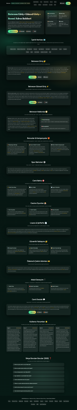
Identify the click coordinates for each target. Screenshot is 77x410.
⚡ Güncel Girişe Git (13, 31)
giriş (23, 289)
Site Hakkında (29, 49)
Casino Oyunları (54, 49)
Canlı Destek (45, 4)
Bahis (55, 1)
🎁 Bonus (46, 312)
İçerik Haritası (35, 1)
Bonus (51, 1)
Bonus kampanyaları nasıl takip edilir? (22, 372)
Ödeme (39, 4)
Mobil (60, 401)
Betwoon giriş (22, 22)
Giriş (41, 1)
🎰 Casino (29, 31)
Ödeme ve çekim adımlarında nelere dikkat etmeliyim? (26, 383)
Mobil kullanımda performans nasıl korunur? (24, 387)
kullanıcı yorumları (31, 126)
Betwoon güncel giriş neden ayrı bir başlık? (23, 368)
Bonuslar (35, 49)
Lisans (60, 49)
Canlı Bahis (48, 49)
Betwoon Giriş (13, 49)
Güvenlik (65, 49)
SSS (55, 4)
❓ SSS (34, 31)
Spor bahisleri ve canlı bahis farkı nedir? (23, 375)
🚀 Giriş (68, 3)
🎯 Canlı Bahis (33, 102)
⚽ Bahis (39, 77)
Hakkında (21, 401)
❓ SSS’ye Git (32, 312)
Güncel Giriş (46, 1)
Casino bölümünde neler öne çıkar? (22, 379)
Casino (35, 4)
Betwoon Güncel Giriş (21, 49)
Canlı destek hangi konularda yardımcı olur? (24, 391)
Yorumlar (50, 4)
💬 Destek (62, 3)
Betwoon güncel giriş (30, 22)
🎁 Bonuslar (21, 31)
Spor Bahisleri (41, 49)
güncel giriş (10, 291)
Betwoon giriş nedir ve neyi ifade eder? (23, 364)
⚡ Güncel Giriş (32, 77)
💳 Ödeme (40, 102)
